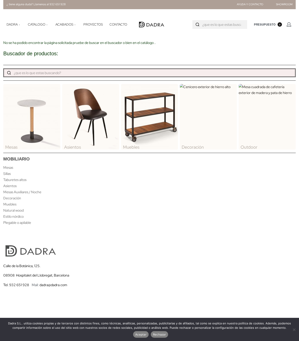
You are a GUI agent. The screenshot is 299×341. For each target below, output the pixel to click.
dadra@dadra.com (53, 285)
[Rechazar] (294, 329)
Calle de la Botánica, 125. (22, 266)
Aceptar (140, 334)
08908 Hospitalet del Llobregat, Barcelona (36, 275)
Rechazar (159, 334)
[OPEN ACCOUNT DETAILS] (289, 24)
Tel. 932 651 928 (16, 285)
